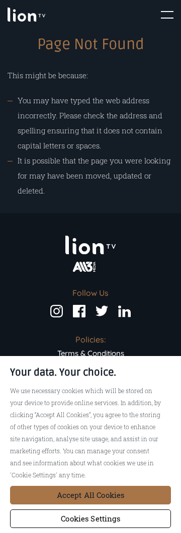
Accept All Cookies (91, 495)
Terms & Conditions (90, 353)
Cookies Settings (90, 518)
